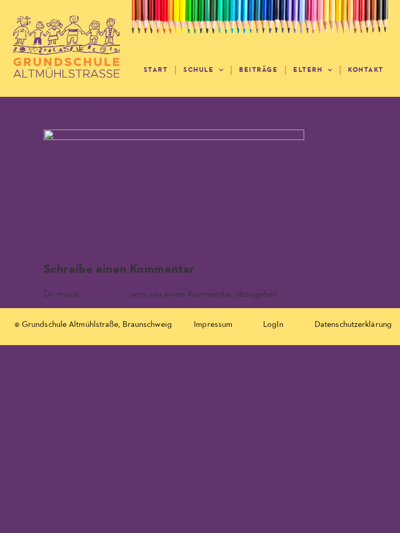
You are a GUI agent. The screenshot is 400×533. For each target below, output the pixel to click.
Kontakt (366, 70)
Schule (198, 70)
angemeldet (105, 294)
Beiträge (258, 70)
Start (156, 70)
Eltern (307, 70)
